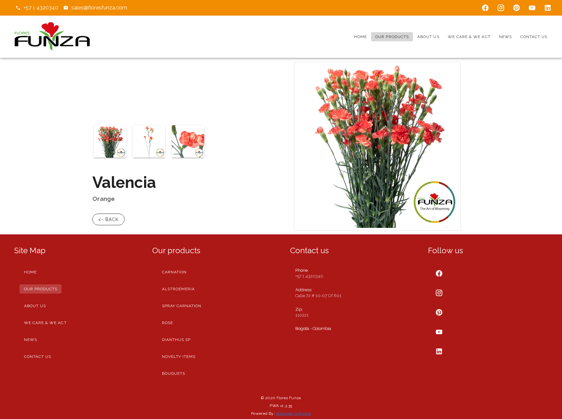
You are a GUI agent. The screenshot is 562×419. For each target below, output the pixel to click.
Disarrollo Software (293, 413)
